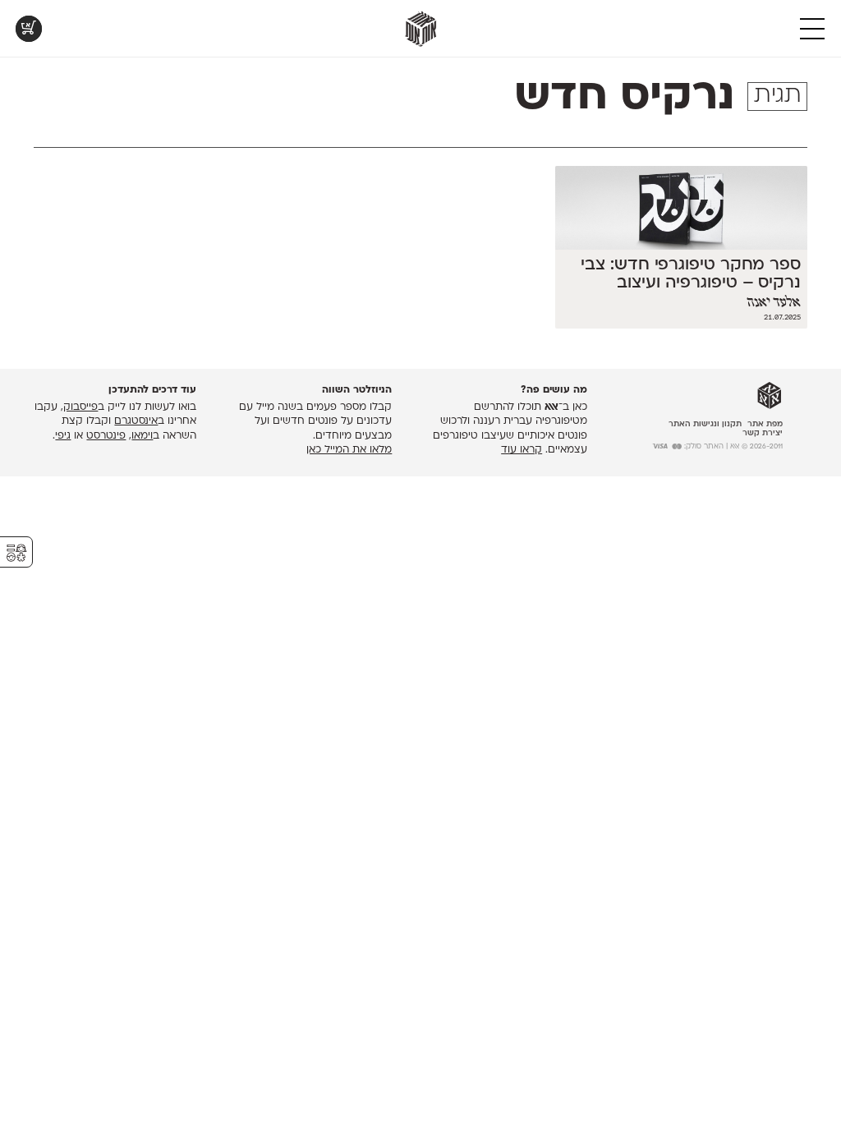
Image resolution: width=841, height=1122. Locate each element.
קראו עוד (521, 450)
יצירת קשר (762, 433)
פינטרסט (106, 436)
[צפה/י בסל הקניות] (29, 29)
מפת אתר (765, 424)
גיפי (63, 436)
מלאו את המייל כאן (349, 450)
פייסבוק (80, 407)
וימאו (142, 436)
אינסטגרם (136, 421)
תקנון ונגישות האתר (705, 424)
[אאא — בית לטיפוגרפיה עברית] (769, 396)
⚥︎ (16, 553)
